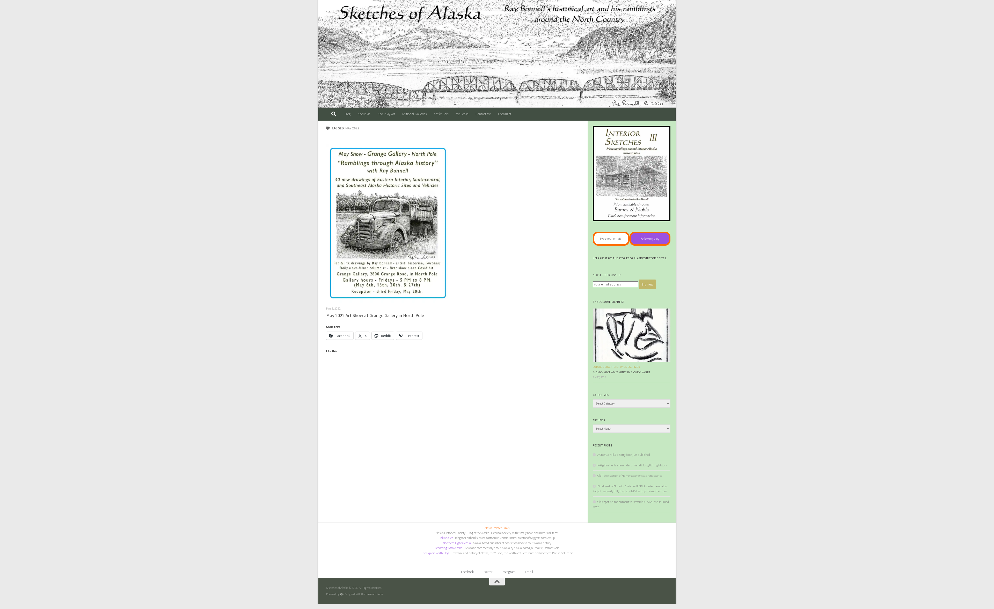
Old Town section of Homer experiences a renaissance (629, 476)
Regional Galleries (414, 114)
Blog (347, 114)
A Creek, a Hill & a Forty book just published (623, 455)
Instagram (509, 572)
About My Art (386, 114)
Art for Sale (441, 114)
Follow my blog (649, 238)
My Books (462, 114)
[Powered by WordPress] (341, 594)
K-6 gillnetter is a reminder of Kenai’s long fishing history (632, 465)
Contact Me (483, 114)
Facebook (467, 572)
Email (529, 572)
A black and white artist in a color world (621, 372)
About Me (364, 114)
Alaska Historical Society (450, 533)
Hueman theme (374, 594)
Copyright (504, 114)
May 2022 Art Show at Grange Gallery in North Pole (375, 315)
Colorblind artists (605, 367)
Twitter (487, 572)
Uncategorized (630, 367)
